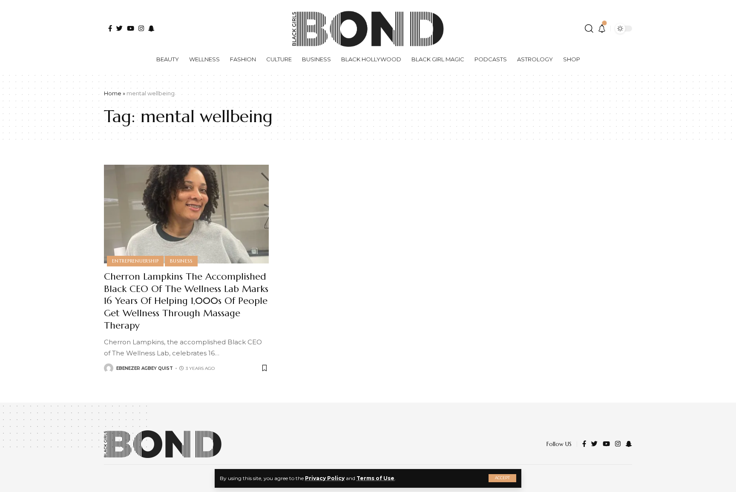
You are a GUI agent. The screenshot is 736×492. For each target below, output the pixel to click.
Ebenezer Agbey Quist (144, 368)
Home (112, 93)
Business (181, 261)
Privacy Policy (325, 478)
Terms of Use (375, 478)
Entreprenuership (135, 261)
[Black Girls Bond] (162, 444)
